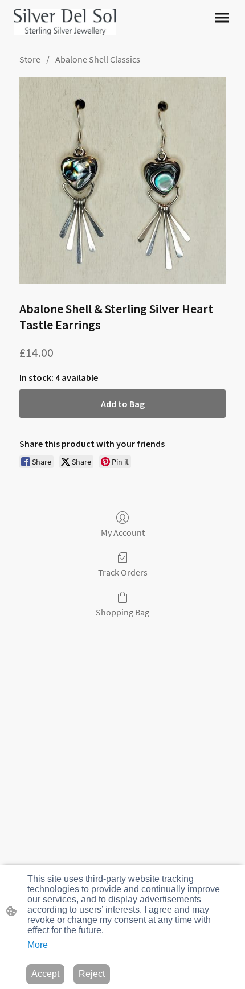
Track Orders (123, 572)
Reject (92, 974)
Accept (45, 974)
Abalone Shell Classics (97, 59)
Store (29, 59)
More (37, 945)
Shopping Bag (122, 612)
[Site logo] (65, 22)
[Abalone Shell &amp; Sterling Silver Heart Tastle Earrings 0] (122, 180)
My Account (123, 532)
